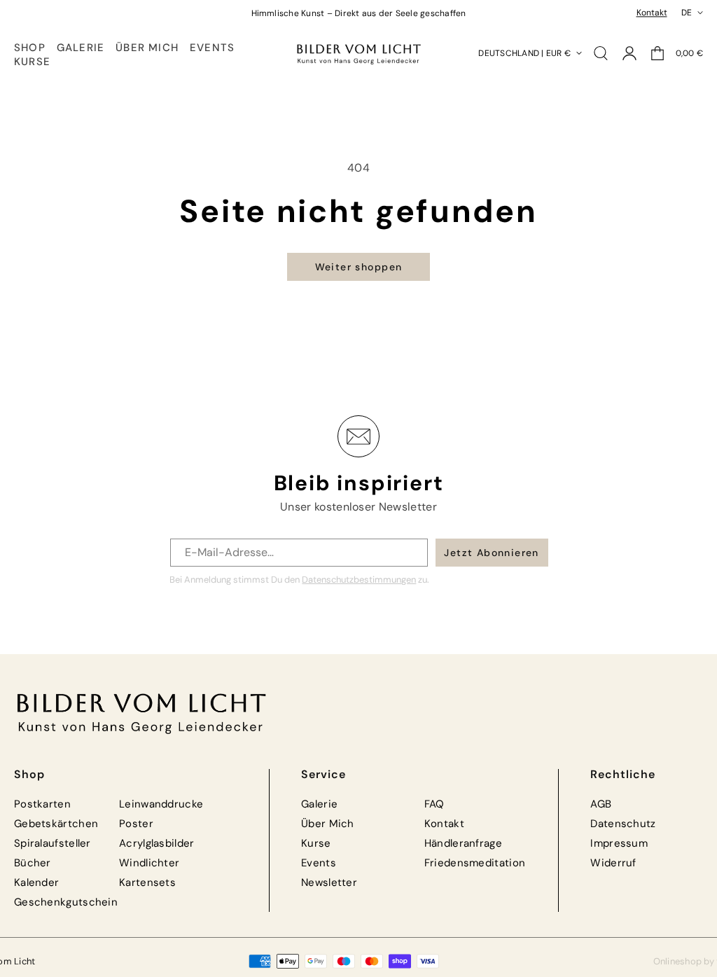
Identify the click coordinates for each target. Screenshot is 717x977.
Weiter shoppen (359, 267)
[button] (30, 48)
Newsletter (329, 882)
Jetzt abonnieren (491, 552)
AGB (600, 804)
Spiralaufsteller (52, 843)
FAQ (434, 804)
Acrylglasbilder (157, 843)
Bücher (32, 863)
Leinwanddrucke (161, 804)
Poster (136, 824)
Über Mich (327, 824)
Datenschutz (622, 824)
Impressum (619, 843)
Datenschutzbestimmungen (359, 579)
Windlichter (149, 863)
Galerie (319, 804)
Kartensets (147, 882)
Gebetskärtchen (56, 824)
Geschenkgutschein (66, 902)
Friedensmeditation (474, 863)
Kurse (316, 843)
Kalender (36, 882)
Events (318, 863)
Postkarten (42, 804)
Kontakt (651, 12)
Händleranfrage (463, 843)
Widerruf (613, 863)
